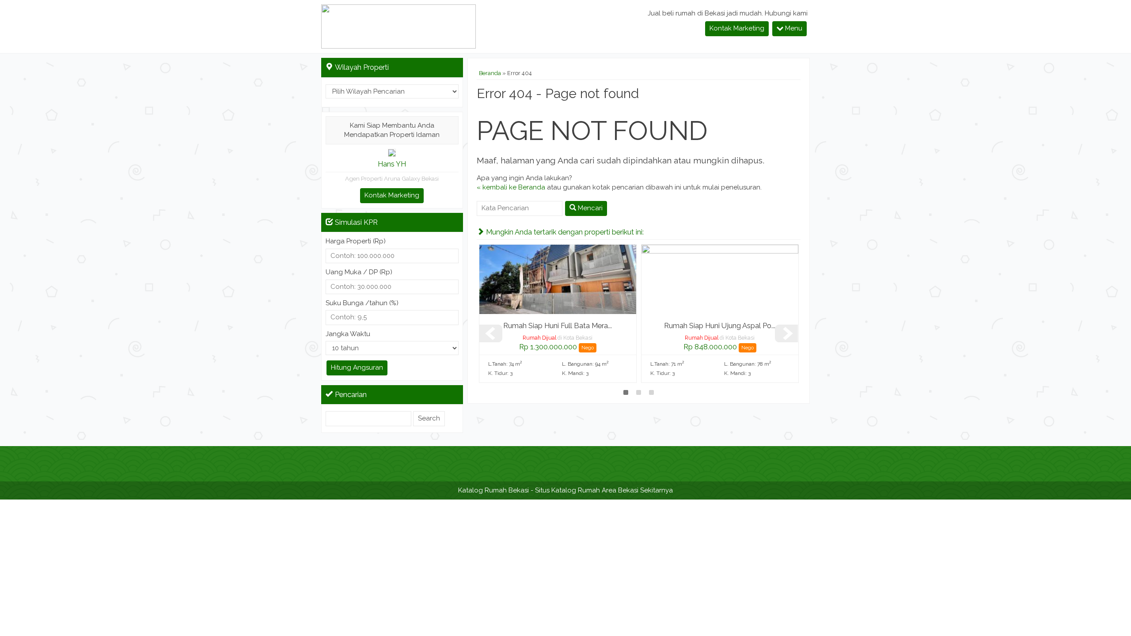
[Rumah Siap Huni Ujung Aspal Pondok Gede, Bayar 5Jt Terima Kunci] (719, 279)
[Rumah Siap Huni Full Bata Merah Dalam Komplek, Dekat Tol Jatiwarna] (557, 279)
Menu (792, 28)
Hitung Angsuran (357, 367)
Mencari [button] (589, 208)
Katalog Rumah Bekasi (493, 490)
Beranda (490, 73)
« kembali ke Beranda (511, 187)
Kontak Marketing (737, 28)
